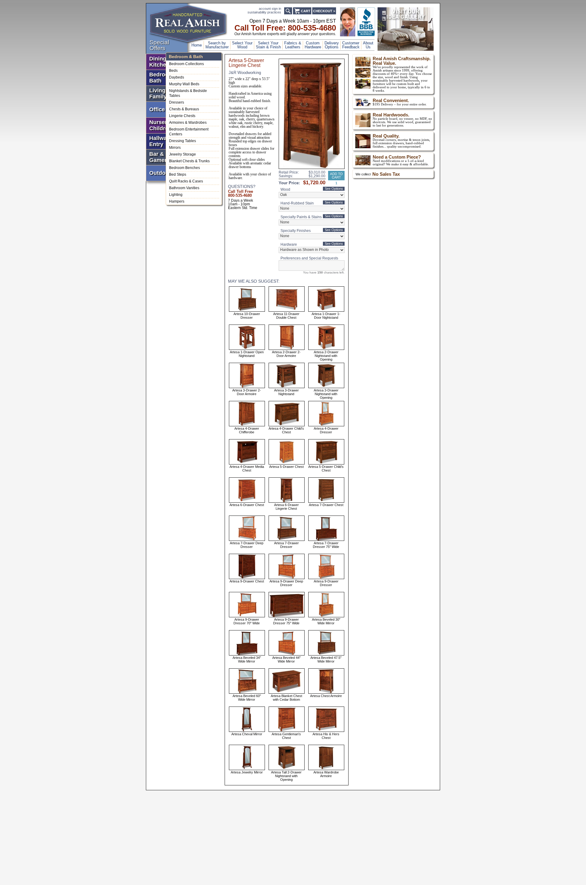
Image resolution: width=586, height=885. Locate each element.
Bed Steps (177, 174)
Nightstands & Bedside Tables (188, 93)
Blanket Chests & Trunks (189, 161)
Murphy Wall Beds (184, 84)
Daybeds (176, 77)
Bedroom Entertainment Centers (188, 131)
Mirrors (175, 147)
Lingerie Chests (182, 116)
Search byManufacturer (217, 45)
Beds (173, 70)
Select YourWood (242, 45)
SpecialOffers (159, 45)
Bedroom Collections (186, 64)
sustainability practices (264, 12)
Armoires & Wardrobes (188, 122)
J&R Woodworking (245, 72)
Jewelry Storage (182, 154)
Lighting (176, 195)
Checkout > (324, 11)
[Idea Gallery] (406, 49)
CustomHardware (313, 45)
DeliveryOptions (331, 45)
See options (334, 188)
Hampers (176, 201)
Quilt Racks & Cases (186, 181)
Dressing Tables (182, 141)
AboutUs (368, 45)
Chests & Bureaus (184, 109)
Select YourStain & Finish (268, 45)
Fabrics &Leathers (292, 45)
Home (196, 45)
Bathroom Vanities (184, 188)
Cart (305, 11)
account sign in (270, 8)
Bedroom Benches (184, 168)
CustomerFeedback (351, 45)
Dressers (176, 102)
